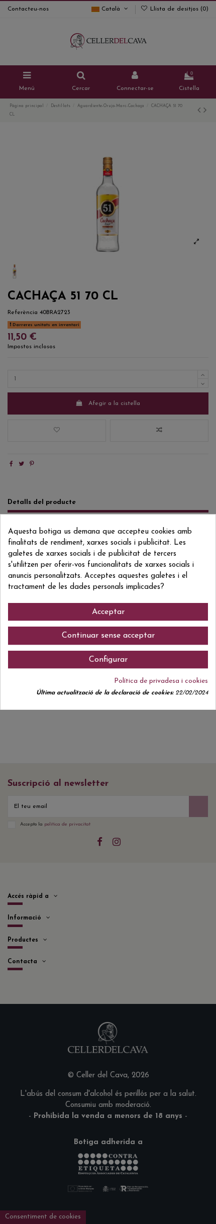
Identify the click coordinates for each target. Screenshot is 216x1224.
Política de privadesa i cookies (161, 681)
